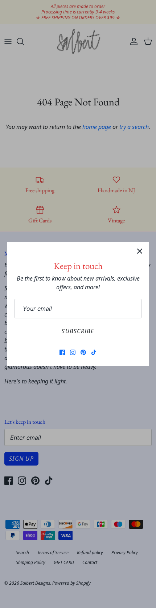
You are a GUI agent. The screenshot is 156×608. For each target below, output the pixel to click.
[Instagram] (72, 352)
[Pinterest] (83, 352)
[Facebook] (62, 352)
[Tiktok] (94, 352)
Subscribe (78, 331)
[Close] (140, 251)
